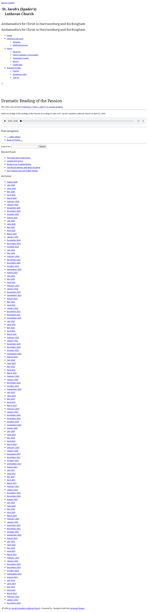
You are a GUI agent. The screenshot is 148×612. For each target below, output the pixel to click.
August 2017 (12, 467)
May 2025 (11, 227)
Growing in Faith (14, 68)
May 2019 (11, 399)
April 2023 (11, 282)
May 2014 (11, 587)
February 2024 (13, 256)
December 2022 (14, 292)
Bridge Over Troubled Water (19, 164)
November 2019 (14, 382)
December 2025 (14, 207)
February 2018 (13, 447)
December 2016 (14, 493)
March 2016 (12, 515)
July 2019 (11, 392)
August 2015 (12, 538)
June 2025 (11, 224)
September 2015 (14, 535)
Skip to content (7, 2)
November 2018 (14, 418)
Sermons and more (15, 38)
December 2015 (14, 525)
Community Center (21, 58)
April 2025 (11, 230)
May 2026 (11, 191)
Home (9, 35)
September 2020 (14, 353)
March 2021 (12, 334)
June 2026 (11, 188)
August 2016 (12, 499)
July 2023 (11, 276)
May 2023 (11, 279)
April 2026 (11, 195)
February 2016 (13, 518)
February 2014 (13, 596)
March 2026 (12, 198)
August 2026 (12, 182)
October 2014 (13, 570)
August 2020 (12, 357)
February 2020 (13, 376)
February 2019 (13, 408)
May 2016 (11, 509)
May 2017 (11, 476)
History (16, 61)
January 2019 (12, 412)
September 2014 (14, 574)
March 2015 (12, 554)
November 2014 (14, 567)
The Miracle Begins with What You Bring (23, 167)
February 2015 (13, 557)
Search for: (6, 146)
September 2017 (14, 463)
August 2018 (12, 428)
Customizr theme (77, 608)
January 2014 (12, 599)
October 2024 (13, 246)
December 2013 (14, 603)
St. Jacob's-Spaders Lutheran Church (24, 608)
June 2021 (11, 324)
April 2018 (11, 441)
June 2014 (11, 583)
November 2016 (14, 496)
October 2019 (13, 386)
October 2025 (13, 214)
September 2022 (14, 295)
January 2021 (12, 340)
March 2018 (12, 444)
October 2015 (13, 531)
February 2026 (13, 201)
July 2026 (11, 185)
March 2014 (12, 593)
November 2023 (14, 263)
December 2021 (14, 311)
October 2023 (13, 266)
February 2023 (13, 285)
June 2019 (11, 395)
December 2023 (14, 259)
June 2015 (11, 544)
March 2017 (12, 483)
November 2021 (14, 314)
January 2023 (12, 288)
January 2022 (12, 308)
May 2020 (11, 366)
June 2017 (11, 473)
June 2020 (11, 363)
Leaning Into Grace (15, 161)
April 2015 (11, 551)
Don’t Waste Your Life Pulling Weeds (22, 170)
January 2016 (12, 522)
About (9, 48)
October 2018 (13, 421)
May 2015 (11, 548)
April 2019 (11, 402)
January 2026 (12, 204)
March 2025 (12, 233)
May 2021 (11, 327)
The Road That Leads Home (18, 157)
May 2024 (11, 253)
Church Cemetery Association (25, 54)
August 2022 (12, 298)
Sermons (17, 42)
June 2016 (11, 506)
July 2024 (11, 250)
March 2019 (12, 405)
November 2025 (14, 211)
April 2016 (11, 512)
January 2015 (12, 561)
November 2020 (14, 347)
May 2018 (11, 437)
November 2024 (14, 243)
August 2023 (12, 272)
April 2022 (11, 305)
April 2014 (11, 590)
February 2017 (13, 486)
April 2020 (11, 370)
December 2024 (14, 240)
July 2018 (11, 431)
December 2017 (14, 454)
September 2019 (14, 389)
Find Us (16, 71)
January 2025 (12, 237)
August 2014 (12, 577)
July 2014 (11, 580)
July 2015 (11, 541)
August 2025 (12, 217)
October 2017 (13, 460)
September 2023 (14, 269)
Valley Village (14, 136)
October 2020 (13, 350)
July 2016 (11, 502)
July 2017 (11, 470)
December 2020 (14, 344)
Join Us (16, 77)
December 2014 (14, 564)
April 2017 (11, 480)
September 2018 (14, 425)
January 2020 (12, 379)
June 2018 (11, 434)
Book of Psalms (15, 140)
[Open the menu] (2, 83)
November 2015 (14, 528)
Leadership (17, 64)
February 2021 (13, 337)
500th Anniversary (20, 45)
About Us (17, 51)
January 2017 (12, 489)
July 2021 (11, 321)
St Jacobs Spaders (55, 107)
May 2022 (11, 301)
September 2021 (14, 318)
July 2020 (11, 360)
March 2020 (12, 373)
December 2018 (14, 415)
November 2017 (14, 457)
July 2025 (11, 220)
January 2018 (12, 450)
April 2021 (11, 331)
